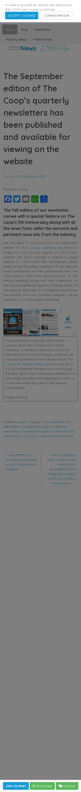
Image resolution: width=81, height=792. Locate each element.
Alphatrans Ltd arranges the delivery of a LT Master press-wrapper (21, 462)
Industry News (16, 39)
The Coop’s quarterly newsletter (47, 248)
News (10, 29)
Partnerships (43, 39)
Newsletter (42, 29)
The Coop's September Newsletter (47, 436)
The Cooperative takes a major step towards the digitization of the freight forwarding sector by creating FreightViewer (61, 469)
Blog (24, 29)
